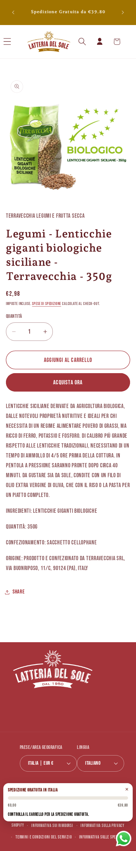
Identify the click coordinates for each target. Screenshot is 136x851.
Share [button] (19, 592)
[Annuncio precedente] (13, 12)
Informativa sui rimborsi (52, 825)
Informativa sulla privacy (102, 825)
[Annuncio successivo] (123, 12)
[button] (16, 41)
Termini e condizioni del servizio (44, 837)
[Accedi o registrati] (99, 41)
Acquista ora (68, 382)
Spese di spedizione (46, 303)
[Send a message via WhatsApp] (124, 839)
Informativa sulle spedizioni (103, 837)
